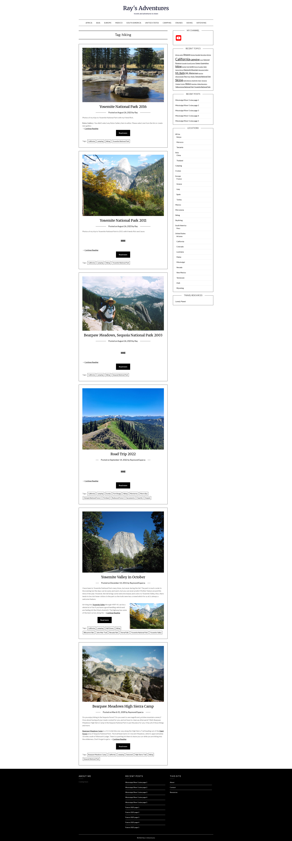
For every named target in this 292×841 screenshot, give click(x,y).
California (91, 141)
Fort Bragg (117, 494)
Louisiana (180, 252)
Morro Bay (143, 494)
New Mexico (181, 272)
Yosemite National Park (121, 141)
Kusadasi (200, 67)
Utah (178, 283)
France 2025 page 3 (132, 817)
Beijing (209, 55)
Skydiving (201, 23)
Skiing (189, 23)
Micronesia (179, 210)
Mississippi (180, 262)
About (172, 782)
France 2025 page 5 (132, 827)
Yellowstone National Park (184, 87)
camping (100, 141)
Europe (107, 23)
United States (152, 23)
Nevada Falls (113, 632)
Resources (173, 792)
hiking (108, 141)
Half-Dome (109, 628)
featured (129, 755)
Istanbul (184, 67)
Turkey (183, 84)
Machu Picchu (179, 70)
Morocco (179, 142)
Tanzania (204, 80)
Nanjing (200, 73)
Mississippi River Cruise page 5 (187, 121)
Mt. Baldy (180, 73)
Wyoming (180, 288)
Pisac (189, 76)
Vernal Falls (125, 632)
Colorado (180, 247)
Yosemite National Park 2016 (123, 106)
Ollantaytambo (179, 76)
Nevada (179, 267)
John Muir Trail (101, 632)
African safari (179, 55)
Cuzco (201, 60)
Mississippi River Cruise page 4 (187, 116)
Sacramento (130, 498)
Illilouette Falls (89, 632)
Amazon (186, 55)
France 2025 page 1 (132, 807)
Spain (199, 80)
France (179, 179)
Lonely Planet (180, 301)
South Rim (195, 80)
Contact (173, 787)
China (178, 155)
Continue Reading (91, 128)
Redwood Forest (118, 498)
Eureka (108, 494)
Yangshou (194, 84)
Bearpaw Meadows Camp (92, 731)
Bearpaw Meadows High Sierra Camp (123, 706)
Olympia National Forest (92, 498)
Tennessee (180, 278)
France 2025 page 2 (132, 812)
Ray (136, 112)
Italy (188, 67)
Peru (185, 76)
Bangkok (197, 55)
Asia (98, 23)
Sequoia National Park (120, 375)
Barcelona (203, 55)
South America (133, 23)
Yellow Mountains (202, 84)
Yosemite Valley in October (123, 577)
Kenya (196, 67)
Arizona (193, 55)
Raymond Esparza (137, 460)
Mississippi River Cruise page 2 (187, 105)
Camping (167, 23)
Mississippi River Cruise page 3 (187, 110)
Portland (106, 498)
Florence (178, 63)
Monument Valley (203, 70)
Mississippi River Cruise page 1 (187, 100)
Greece (197, 63)
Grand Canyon (191, 63)
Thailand (177, 84)
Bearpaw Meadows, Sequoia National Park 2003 (123, 335)
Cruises (179, 23)
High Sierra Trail (140, 755)
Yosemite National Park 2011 (123, 220)
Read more (123, 133)
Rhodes (193, 76)
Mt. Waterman (192, 73)
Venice (188, 84)
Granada (184, 63)
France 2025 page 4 (132, 822)
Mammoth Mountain (191, 70)
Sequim (147, 498)
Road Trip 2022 (123, 454)
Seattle (140, 498)
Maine (178, 257)
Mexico (119, 23)
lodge (205, 67)
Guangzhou (205, 63)
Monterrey (134, 494)
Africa (89, 23)
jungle (192, 67)
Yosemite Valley (99, 604)
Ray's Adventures (146, 8)
